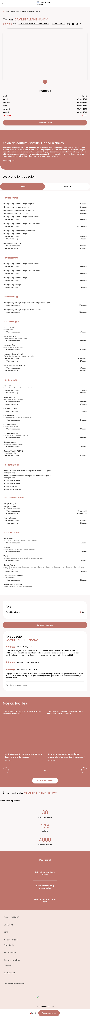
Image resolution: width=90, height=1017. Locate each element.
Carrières (8, 965)
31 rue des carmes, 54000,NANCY (34, 24)
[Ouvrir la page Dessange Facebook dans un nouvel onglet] (73, 24)
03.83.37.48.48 (58, 24)
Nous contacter (11, 940)
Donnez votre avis (45, 625)
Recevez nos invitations (14, 984)
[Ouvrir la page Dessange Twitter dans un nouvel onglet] (77, 24)
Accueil (13, 11)
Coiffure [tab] (22, 187)
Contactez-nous (49, 1013)
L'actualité (8, 925)
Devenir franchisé (12, 960)
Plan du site (9, 945)
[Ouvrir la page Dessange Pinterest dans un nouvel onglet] (81, 24)
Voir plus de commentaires (16, 685)
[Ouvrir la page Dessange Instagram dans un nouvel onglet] (68, 24)
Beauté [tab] (67, 187)
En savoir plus (8, 161)
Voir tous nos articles (45, 781)
